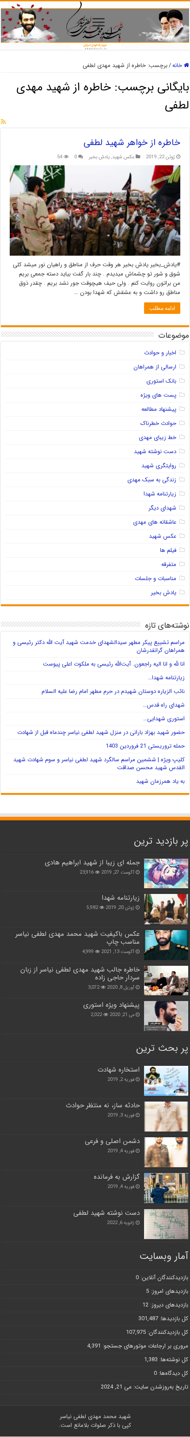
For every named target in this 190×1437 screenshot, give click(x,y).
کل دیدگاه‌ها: (172, 1373)
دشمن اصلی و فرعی (112, 1141)
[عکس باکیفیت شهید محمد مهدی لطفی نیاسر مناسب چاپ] (166, 945)
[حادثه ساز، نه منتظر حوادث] (166, 1117)
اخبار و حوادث (160, 352)
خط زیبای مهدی (157, 437)
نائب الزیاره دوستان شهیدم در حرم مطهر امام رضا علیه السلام (113, 691)
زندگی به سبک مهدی (151, 479)
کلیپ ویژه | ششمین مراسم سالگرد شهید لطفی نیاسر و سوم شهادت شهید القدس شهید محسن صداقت (99, 763)
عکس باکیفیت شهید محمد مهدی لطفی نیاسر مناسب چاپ (77, 938)
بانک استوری (161, 381)
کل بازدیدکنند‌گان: (167, 1332)
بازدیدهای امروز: (168, 1291)
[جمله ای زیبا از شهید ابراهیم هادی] (166, 873)
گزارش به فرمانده (117, 1177)
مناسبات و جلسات (155, 578)
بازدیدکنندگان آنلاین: (163, 1277)
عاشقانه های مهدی (154, 522)
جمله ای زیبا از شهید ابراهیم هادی (92, 862)
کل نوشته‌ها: (173, 1359)
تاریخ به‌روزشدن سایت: (160, 1387)
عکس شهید (123, 157)
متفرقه (168, 564)
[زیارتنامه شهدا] (166, 909)
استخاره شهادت (119, 1070)
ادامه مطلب (162, 308)
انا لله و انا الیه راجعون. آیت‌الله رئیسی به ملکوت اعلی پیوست (114, 664)
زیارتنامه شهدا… (166, 677)
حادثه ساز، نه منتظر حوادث (103, 1105)
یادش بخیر (99, 157)
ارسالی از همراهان (154, 367)
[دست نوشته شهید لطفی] (166, 1224)
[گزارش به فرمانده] (166, 1188)
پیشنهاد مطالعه (158, 409)
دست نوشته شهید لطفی (106, 1213)
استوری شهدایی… (164, 718)
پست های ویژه (158, 395)
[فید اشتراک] (3, 122)
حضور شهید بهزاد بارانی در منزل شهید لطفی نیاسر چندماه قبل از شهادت (101, 732)
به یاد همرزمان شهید (160, 781)
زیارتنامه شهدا (160, 494)
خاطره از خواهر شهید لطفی (132, 142)
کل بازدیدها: (173, 1318)
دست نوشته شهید (155, 451)
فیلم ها (168, 550)
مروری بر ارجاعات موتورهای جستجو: (144, 1346)
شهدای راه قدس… (164, 705)
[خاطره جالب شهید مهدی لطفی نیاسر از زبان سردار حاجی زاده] (166, 980)
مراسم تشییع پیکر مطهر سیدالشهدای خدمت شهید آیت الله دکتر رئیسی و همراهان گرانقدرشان (99, 646)
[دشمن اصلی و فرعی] (166, 1152)
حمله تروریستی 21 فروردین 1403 (145, 746)
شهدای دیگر (162, 508)
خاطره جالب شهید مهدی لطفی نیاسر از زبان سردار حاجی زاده (80, 973)
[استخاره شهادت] (166, 1081)
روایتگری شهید (158, 465)
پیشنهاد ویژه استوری (111, 1005)
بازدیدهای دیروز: (168, 1305)
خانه (178, 65)
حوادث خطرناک (158, 423)
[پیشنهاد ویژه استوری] (166, 1016)
